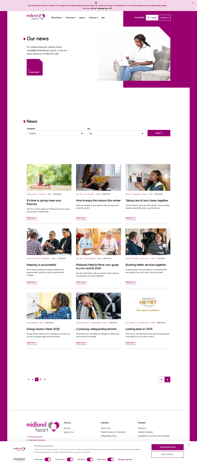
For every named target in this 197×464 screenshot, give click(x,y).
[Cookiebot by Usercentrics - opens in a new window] (19, 459)
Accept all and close (168, 447)
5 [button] (28, 379)
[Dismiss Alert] (193, 3)
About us (93, 17)
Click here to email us (37, 440)
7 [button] (36, 379)
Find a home (56, 17)
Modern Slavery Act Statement (113, 432)
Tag (88, 128)
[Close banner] (189, 444)
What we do (106, 428)
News (81, 17)
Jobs (103, 17)
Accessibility (139, 17)
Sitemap (67, 428)
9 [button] (44, 379)
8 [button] (40, 379)
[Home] (36, 17)
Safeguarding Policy (108, 436)
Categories (31, 128)
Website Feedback (145, 432)
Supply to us (69, 432)
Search (158, 133)
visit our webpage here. (99, 8)
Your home (70, 17)
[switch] (70, 459)
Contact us (165, 17)
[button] (161, 379)
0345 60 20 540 (35, 436)
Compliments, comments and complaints (154, 436)
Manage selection (125, 459)
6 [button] (32, 379)
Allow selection (168, 454)
